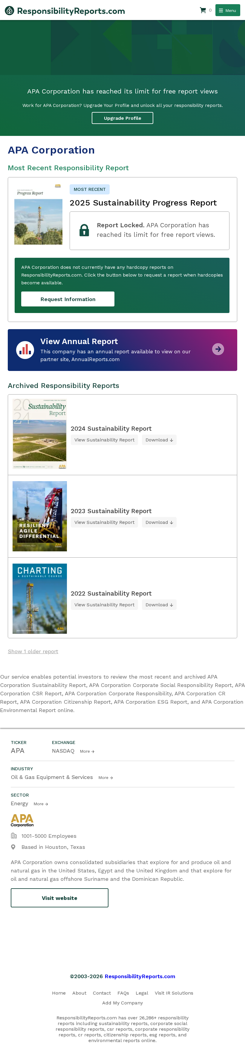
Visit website (59, 898)
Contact (102, 993)
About (79, 993)
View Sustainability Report (104, 440)
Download (157, 440)
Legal (142, 993)
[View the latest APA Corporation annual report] (218, 353)
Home (59, 993)
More (85, 751)
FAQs (123, 993)
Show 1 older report (33, 651)
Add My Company (122, 1003)
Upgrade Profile (122, 118)
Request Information (68, 299)
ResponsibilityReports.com (140, 976)
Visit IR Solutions (174, 993)
